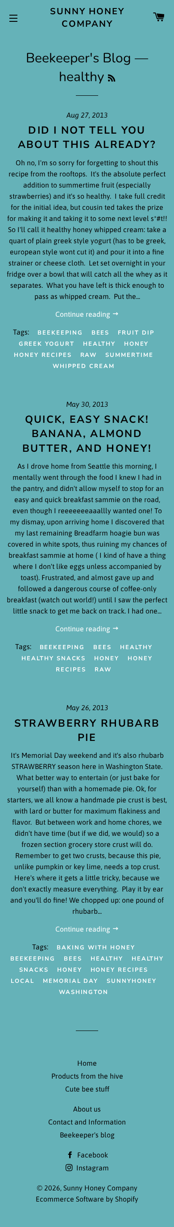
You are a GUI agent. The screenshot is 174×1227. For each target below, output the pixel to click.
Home (87, 1063)
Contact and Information (87, 1122)
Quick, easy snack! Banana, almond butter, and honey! (87, 434)
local (22, 981)
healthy (99, 344)
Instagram (92, 1168)
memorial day (70, 981)
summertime (129, 355)
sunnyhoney (132, 981)
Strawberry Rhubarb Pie (87, 730)
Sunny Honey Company (87, 17)
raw (88, 355)
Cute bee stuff (87, 1089)
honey (136, 344)
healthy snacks (53, 658)
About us (87, 1109)
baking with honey (96, 948)
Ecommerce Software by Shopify (87, 1199)
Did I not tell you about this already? (87, 137)
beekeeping (60, 333)
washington (84, 992)
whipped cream (83, 366)
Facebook (91, 1155)
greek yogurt (47, 344)
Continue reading (83, 314)
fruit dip (136, 333)
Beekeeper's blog (87, 1135)
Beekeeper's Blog (78, 58)
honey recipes (42, 355)
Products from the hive (87, 1076)
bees (100, 333)
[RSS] (112, 78)
